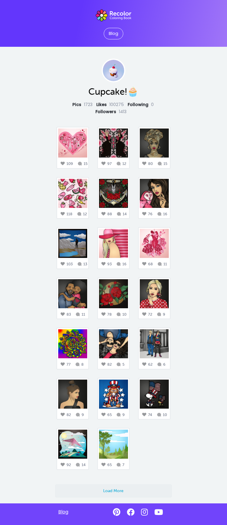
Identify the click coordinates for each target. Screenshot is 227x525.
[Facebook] (130, 512)
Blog (113, 33)
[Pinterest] (116, 512)
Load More (113, 490)
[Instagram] (144, 512)
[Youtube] (158, 512)
